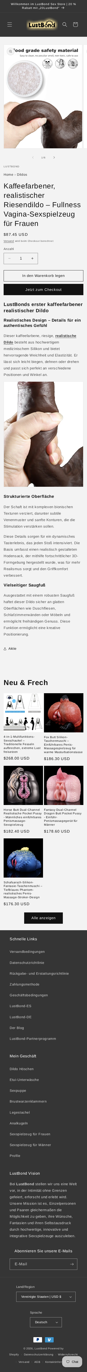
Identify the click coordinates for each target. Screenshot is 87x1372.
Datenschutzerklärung (38, 1354)
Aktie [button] (12, 648)
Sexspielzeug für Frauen (30, 1134)
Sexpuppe (18, 1090)
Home (8, 174)
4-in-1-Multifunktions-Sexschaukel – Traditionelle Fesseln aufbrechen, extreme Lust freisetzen (22, 744)
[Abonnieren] (71, 1264)
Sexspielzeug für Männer (30, 1145)
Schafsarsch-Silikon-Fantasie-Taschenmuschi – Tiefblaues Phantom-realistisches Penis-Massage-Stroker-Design (23, 890)
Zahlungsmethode (25, 984)
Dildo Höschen (22, 1069)
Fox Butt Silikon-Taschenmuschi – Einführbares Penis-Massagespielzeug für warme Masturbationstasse (63, 745)
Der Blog (17, 1028)
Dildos (22, 174)
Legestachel (20, 1112)
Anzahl (9, 249)
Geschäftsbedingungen (29, 995)
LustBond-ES (20, 1006)
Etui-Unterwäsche (24, 1080)
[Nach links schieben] (33, 157)
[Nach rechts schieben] (54, 157)
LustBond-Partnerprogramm (33, 1039)
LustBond (41, 1348)
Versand (9, 241)
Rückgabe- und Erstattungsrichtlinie (39, 973)
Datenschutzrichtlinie (27, 963)
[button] (9, 24)
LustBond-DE (21, 1017)
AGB (37, 1361)
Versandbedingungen (27, 952)
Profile (15, 1156)
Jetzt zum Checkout (43, 289)
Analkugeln (19, 1123)
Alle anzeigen (43, 918)
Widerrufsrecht (68, 1354)
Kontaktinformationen (59, 1361)
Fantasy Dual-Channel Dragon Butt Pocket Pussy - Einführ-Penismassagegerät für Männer (62, 817)
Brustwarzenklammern (28, 1101)
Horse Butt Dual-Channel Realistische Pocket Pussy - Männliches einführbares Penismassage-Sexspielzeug (23, 817)
